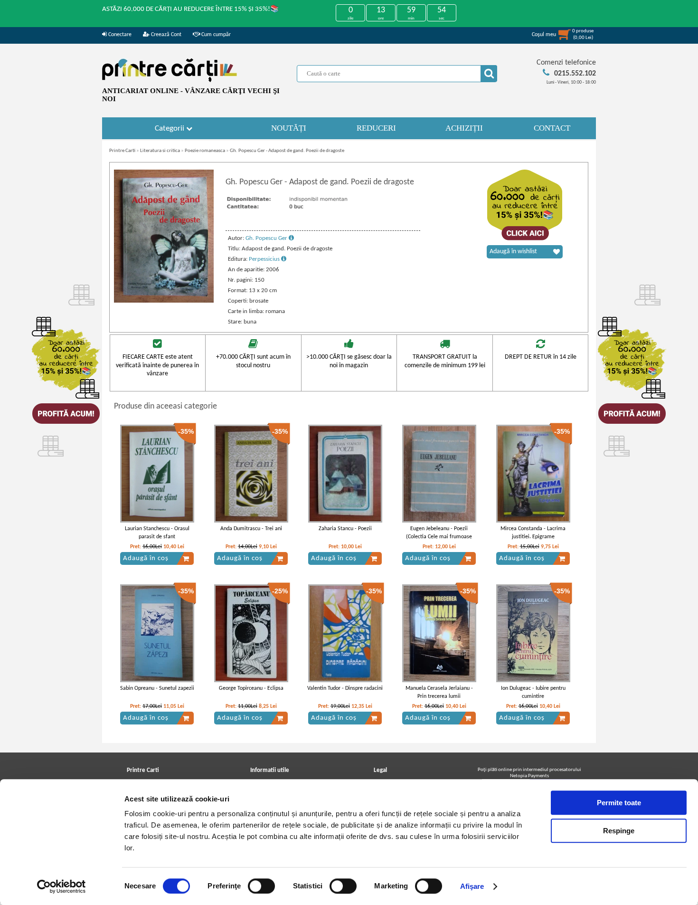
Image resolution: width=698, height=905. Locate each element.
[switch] (261, 886)
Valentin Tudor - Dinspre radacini (345, 688)
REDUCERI (376, 128)
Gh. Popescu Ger (267, 238)
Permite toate (619, 803)
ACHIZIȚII (464, 128)
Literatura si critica (160, 150)
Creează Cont (165, 35)
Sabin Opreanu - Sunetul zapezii (157, 688)
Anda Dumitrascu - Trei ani (251, 529)
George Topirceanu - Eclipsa (251, 688)
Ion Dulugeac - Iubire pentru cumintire (533, 692)
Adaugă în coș (146, 558)
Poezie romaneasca (205, 150)
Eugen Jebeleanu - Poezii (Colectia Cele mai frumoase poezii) (439, 537)
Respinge (618, 831)
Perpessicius (265, 259)
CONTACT (552, 128)
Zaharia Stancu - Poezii (345, 529)
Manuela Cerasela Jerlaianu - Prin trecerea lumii (439, 692)
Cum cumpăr (215, 35)
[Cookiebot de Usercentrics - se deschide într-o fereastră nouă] (61, 886)
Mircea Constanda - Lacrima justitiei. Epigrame (533, 533)
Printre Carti (122, 150)
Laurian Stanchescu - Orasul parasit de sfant (157, 533)
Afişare (472, 886)
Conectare (119, 35)
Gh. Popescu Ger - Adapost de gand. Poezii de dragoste (287, 150)
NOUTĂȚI (288, 128)
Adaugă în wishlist (513, 251)
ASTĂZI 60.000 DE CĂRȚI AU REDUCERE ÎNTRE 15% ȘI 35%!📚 (190, 9)
